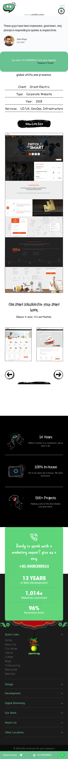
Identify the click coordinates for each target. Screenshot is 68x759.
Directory (10, 674)
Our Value (11, 649)
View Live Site (34, 124)
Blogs (8, 661)
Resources (11, 670)
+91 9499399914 (29, 60)
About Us (10, 644)
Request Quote (10, 754)
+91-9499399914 (34, 566)
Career (9, 657)
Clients (9, 653)
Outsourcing (12, 665)
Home (26, 14)
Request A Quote (45, 62)
